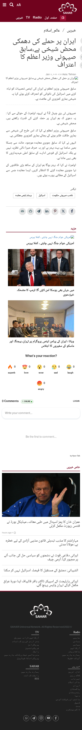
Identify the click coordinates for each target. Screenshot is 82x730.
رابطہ (35, 651)
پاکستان (75, 689)
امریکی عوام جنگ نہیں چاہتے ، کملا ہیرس (50, 243)
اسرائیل (42, 195)
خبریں (19, 18)
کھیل (77, 702)
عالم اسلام (74, 682)
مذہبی (76, 637)
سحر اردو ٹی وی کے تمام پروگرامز (25, 643)
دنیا (77, 695)
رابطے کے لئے (31, 675)
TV (28, 18)
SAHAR (69, 9)
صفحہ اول (51, 18)
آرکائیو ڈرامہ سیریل (26, 637)
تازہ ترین (74, 671)
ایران (76, 685)
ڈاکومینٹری (73, 709)
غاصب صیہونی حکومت (62, 195)
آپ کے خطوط (74, 658)
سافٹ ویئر (74, 651)
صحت (78, 706)
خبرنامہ (75, 678)
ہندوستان (74, 692)
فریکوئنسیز (32, 648)
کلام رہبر (75, 675)
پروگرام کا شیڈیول (28, 658)
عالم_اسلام (52, 30)
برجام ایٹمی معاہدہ (23, 195)
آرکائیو (75, 648)
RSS (37, 678)
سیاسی (76, 644)
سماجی (76, 641)
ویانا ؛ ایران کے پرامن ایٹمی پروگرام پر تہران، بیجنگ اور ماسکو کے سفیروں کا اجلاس (42, 343)
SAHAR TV (41, 612)
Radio (37, 18)
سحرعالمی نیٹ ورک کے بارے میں (21, 654)
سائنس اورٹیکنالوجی (68, 699)
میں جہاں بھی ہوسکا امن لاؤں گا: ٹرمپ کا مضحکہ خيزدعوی (45, 292)
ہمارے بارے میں (71, 654)
